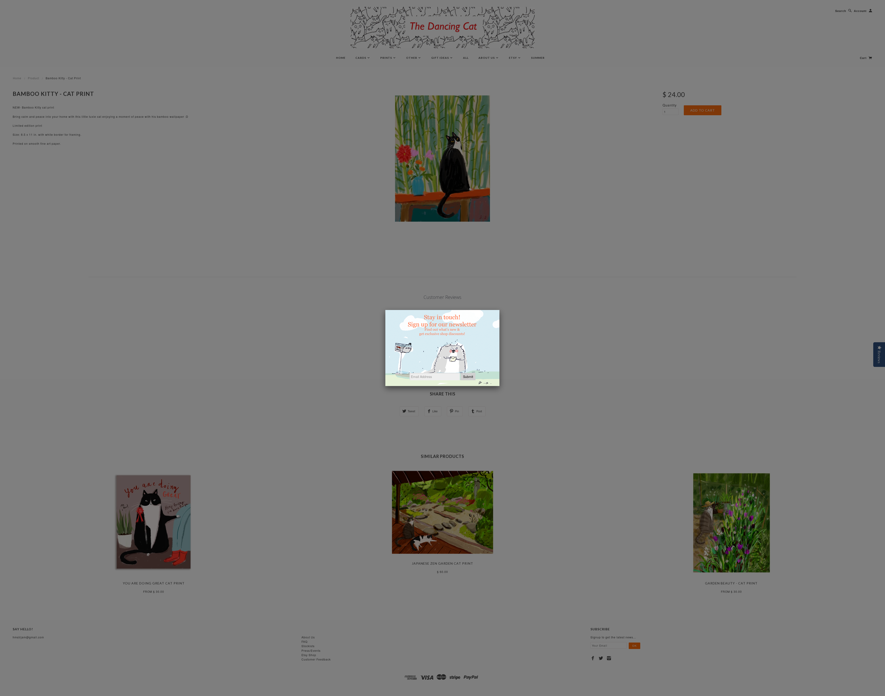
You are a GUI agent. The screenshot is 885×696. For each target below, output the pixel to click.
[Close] (499, 310)
